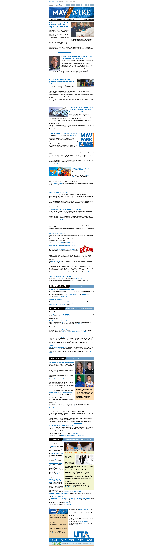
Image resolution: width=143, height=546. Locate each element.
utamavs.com (63, 435)
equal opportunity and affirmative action (58, 304)
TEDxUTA (62, 278)
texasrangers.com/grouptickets (55, 463)
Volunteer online (76, 177)
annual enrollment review (61, 296)
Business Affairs (79, 323)
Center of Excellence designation (64, 52)
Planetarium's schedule (70, 486)
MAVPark (72, 135)
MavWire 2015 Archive (54, 1)
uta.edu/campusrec (80, 435)
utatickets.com (61, 396)
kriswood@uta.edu (78, 423)
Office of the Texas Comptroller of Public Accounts (65, 249)
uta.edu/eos (52, 532)
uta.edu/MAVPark (66, 150)
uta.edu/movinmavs (71, 435)
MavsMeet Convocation (58, 183)
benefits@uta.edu (85, 294)
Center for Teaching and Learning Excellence (71, 331)
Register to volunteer (53, 180)
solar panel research (62, 128)
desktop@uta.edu (60, 242)
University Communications (84, 509)
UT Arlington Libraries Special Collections (72, 491)
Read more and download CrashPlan (56, 219)
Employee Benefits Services (70, 294)
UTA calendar (68, 354)
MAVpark (58, 163)
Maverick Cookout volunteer (57, 186)
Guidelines (83, 521)
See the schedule (60, 230)
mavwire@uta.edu (73, 517)
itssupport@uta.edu (69, 242)
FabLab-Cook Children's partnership (65, 102)
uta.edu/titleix (54, 533)
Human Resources (66, 315)
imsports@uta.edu (74, 433)
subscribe (77, 524)
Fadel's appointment (60, 74)
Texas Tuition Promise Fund (56, 261)
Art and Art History (67, 502)
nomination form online (77, 278)
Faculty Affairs (83, 331)
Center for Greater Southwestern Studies (60, 496)
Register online (66, 314)
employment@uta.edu (71, 303)
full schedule (76, 405)
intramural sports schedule (58, 432)
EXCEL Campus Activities (57, 453)
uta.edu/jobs (67, 301)
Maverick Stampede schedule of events (66, 188)
